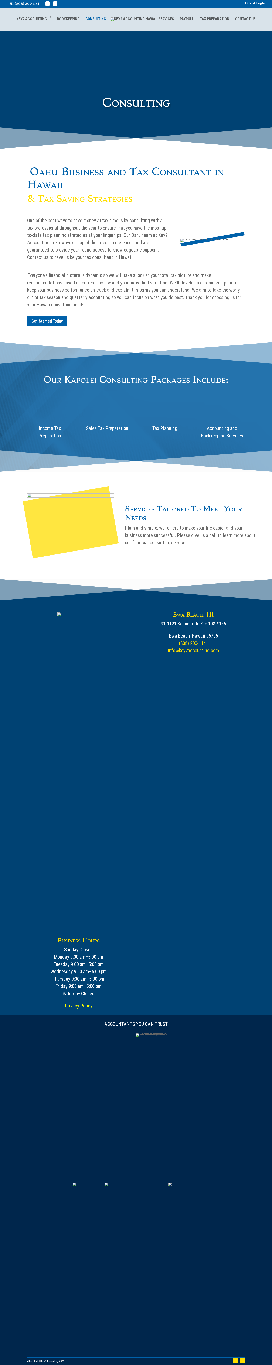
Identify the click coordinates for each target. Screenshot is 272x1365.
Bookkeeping (68, 19)
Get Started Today (47, 321)
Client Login (255, 3)
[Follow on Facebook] (235, 1360)
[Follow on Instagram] (242, 1360)
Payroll (187, 19)
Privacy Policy (78, 1006)
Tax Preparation (214, 19)
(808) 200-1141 (27, 4)
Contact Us (245, 19)
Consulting (95, 19)
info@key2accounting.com (193, 651)
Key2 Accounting (31, 19)
